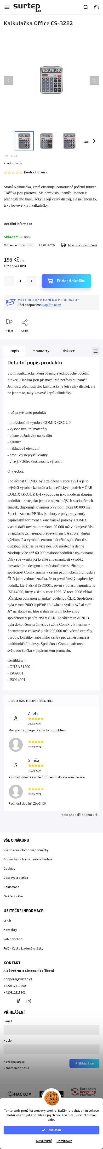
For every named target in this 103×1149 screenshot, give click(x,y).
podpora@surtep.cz (18, 979)
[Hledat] (86, 7)
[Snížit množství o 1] (9, 281)
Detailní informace (18, 223)
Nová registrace (14, 1062)
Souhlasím (54, 1130)
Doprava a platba (16, 877)
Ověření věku (13, 896)
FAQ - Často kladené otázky (23, 948)
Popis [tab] (14, 351)
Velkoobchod (13, 939)
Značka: (13, 163)
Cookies (9, 868)
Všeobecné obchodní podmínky (26, 850)
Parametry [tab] (40, 351)
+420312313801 (15, 992)
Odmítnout (64, 1141)
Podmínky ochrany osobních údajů (28, 859)
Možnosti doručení (82, 245)
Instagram (28, 1001)
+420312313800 (15, 985)
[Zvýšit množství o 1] (31, 281)
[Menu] (7, 7)
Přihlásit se (84, 1063)
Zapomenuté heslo (16, 1068)
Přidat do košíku (71, 281)
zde (51, 1119)
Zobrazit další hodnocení (79, 814)
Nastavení (44, 1140)
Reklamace (11, 887)
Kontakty (10, 930)
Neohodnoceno (35, 172)
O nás (7, 920)
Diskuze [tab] (68, 351)
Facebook (18, 1001)
